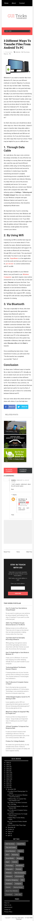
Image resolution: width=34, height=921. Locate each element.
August (10, 831)
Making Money (18, 887)
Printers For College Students (15, 741)
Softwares (9, 876)
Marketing (15, 854)
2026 (7, 762)
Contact (22, 3)
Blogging (19, 858)
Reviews (18, 869)
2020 (7, 775)
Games (8, 887)
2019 (7, 777)
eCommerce (19, 876)
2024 (7, 766)
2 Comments (8, 52)
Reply (12, 489)
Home (6, 3)
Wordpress (19, 865)
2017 (7, 781)
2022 (7, 771)
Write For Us (7, 905)
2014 (7, 787)
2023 (7, 769)
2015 (7, 785)
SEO (7, 854)
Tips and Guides (11, 847)
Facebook (9, 894)
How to (6, 54)
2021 (7, 773)
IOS (22, 880)
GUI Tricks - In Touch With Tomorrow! (22, 501)
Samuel (13, 480)
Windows (8, 873)
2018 (7, 779)
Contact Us (7, 909)
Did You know (25, 52)
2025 (7, 764)
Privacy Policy (8, 911)
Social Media (10, 858)
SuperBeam (14, 258)
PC (10, 54)
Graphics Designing (12, 880)
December (11, 789)
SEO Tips (18, 894)
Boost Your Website (12, 891)
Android (18, 52)
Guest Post (20, 844)
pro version (9, 264)
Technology (9, 865)
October (10, 829)
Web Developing (20, 873)
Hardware (9, 883)
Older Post (29, 552)
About (14, 3)
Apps (7, 862)
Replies (15, 494)
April (9, 835)
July (9, 833)
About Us (6, 903)
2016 (7, 783)
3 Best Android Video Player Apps (16, 825)
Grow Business (10, 851)
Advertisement (8, 907)
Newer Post (7, 552)
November (11, 827)
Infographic (9, 869)
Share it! (12, 407)
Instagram (18, 883)
